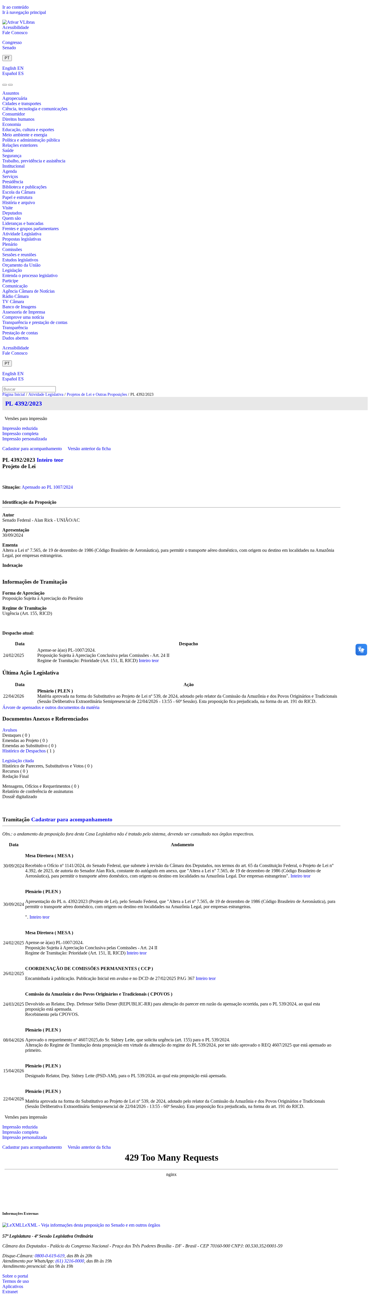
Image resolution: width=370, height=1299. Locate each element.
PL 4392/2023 (23, 403)
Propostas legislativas (21, 239)
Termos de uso (15, 1281)
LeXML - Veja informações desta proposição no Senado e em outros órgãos (91, 1225)
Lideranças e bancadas (22, 223)
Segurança (11, 155)
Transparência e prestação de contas (34, 322)
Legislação (12, 270)
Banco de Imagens (19, 306)
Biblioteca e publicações (24, 186)
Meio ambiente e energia (24, 134)
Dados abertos (15, 338)
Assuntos (10, 93)
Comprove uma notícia (23, 317)
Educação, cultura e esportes (28, 129)
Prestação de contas (20, 332)
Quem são (11, 218)
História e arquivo (18, 202)
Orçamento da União (21, 265)
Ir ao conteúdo (15, 7)
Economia (11, 124)
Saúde (8, 150)
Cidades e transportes (21, 103)
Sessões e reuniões (19, 254)
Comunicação (14, 285)
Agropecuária (14, 98)
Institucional (13, 166)
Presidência (12, 181)
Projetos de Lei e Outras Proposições (97, 394)
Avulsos (9, 730)
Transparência (15, 327)
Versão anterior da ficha (89, 448)
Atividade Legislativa (21, 233)
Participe (10, 280)
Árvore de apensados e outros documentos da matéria (50, 707)
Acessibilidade (15, 27)
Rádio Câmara (15, 296)
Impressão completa (20, 433)
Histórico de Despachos (24, 750)
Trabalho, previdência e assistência (33, 160)
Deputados (12, 212)
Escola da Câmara (18, 192)
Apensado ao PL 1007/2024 (47, 487)
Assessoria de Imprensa (23, 311)
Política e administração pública (31, 140)
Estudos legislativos (20, 259)
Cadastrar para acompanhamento (33, 448)
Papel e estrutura (17, 197)
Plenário (9, 244)
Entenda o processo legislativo (30, 275)
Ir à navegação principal (24, 12)
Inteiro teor (50, 460)
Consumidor (13, 113)
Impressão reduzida (20, 428)
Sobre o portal (15, 1276)
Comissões (12, 249)
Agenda (9, 171)
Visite (7, 207)
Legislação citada (18, 760)
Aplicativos (12, 1286)
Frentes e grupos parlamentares (30, 228)
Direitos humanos (18, 119)
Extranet (10, 1291)
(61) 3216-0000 (70, 1260)
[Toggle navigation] (4, 85)
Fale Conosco (14, 32)
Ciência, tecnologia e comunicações (34, 108)
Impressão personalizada (24, 438)
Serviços (10, 176)
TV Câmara (13, 301)
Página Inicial (13, 394)
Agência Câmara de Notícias (28, 291)
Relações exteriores (20, 145)
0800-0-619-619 (49, 1255)
